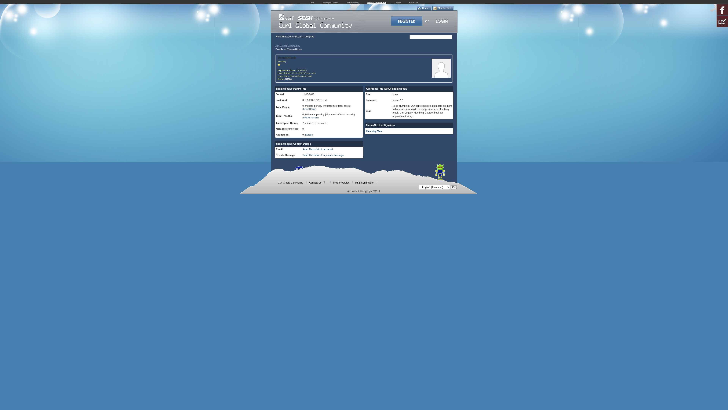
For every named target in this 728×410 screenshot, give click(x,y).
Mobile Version (341, 182)
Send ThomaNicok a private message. (323, 155)
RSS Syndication (364, 182)
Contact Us (315, 182)
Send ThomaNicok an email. (317, 149)
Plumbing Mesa (374, 131)
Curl (312, 2)
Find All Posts (309, 109)
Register (310, 36)
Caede (398, 2)
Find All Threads (310, 118)
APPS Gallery (353, 2)
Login (299, 36)
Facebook (413, 2)
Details (309, 134)
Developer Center (330, 2)
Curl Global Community (287, 45)
